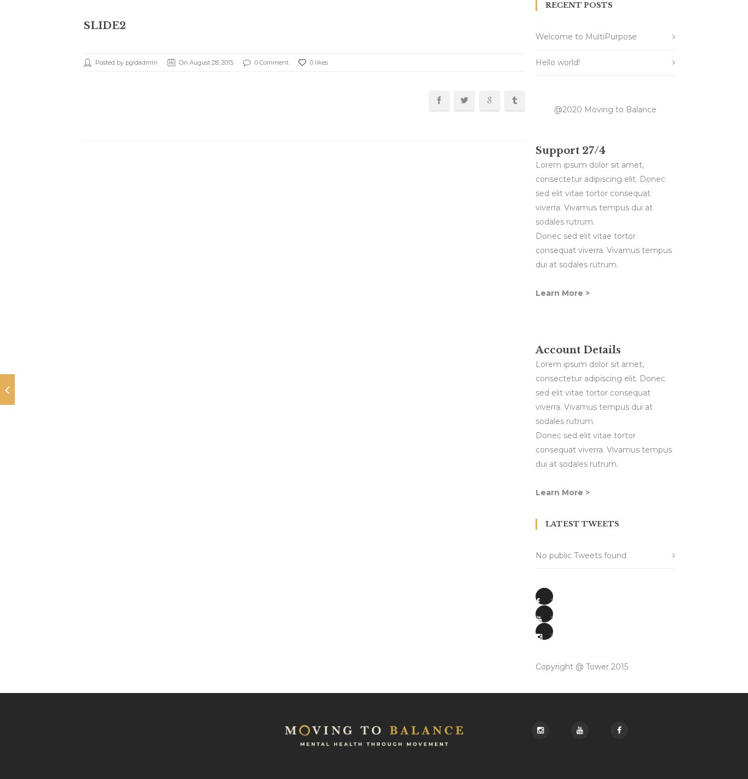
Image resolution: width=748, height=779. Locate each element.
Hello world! (558, 62)
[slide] (7, 389)
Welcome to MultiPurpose (586, 37)
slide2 (105, 26)
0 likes (319, 62)
